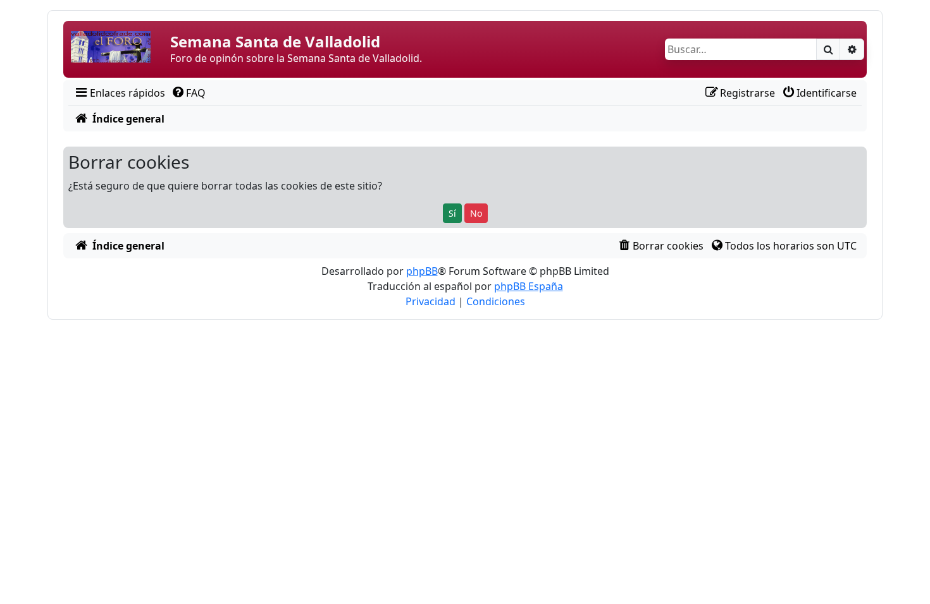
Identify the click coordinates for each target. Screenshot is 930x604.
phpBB (422, 271)
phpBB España (528, 286)
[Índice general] (118, 49)
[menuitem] (119, 92)
